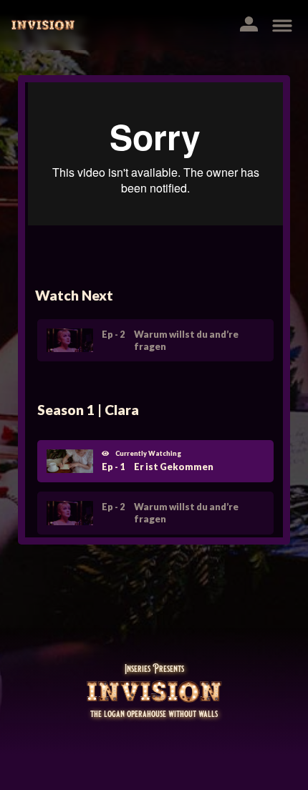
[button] (254, 25)
